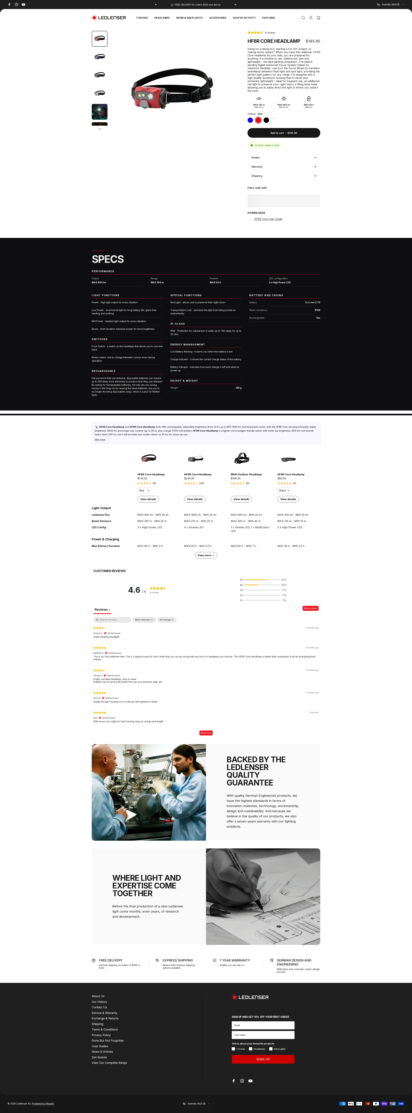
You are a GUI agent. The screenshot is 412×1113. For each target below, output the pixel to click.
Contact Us (99, 1007)
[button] (263, 579)
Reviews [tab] (102, 609)
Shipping (97, 1024)
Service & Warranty (104, 1013)
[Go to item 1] (100, 57)
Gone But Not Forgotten (108, 1040)
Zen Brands (99, 1057)
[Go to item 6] (100, 130)
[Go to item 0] (100, 39)
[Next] (235, 4)
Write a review (310, 608)
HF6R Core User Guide (268, 219)
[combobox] (390, 4)
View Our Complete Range (109, 1062)
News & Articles (102, 1051)
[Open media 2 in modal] (171, 92)
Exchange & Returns (105, 1018)
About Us (98, 996)
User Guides (100, 1046)
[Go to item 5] (100, 112)
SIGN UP (263, 1059)
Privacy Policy (101, 1035)
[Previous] (156, 4)
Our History (99, 1001)
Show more (206, 733)
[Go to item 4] (100, 94)
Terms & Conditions (105, 1029)
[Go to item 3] (100, 75)
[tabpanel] (206, 678)
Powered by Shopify (43, 1103)
